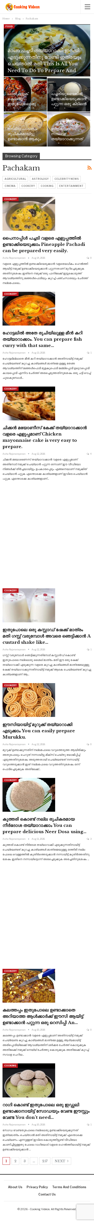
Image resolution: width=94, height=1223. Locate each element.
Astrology (40, 178)
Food (9, 26)
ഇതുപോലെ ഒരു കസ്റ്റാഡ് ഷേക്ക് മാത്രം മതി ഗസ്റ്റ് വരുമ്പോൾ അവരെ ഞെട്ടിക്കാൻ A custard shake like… (46, 636)
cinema (10, 185)
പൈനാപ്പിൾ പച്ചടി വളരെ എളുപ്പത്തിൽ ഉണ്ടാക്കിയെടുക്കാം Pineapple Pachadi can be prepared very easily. (44, 244)
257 (45, 1161)
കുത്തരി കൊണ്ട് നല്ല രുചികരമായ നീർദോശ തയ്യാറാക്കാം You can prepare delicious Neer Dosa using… (44, 825)
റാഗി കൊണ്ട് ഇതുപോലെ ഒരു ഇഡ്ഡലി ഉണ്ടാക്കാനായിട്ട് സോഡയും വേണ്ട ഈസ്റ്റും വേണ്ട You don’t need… (46, 1111)
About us (15, 1187)
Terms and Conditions (69, 1187)
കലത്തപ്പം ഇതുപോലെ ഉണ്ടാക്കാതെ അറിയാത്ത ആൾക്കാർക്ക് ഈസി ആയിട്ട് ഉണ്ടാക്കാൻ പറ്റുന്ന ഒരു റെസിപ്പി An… (43, 1016)
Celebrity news (66, 178)
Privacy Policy (37, 1187)
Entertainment (71, 185)
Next (60, 1161)
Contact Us (47, 1194)
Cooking (47, 185)
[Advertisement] (47, 534)
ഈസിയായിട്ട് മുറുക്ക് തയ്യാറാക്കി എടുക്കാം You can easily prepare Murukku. (39, 731)
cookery (28, 185)
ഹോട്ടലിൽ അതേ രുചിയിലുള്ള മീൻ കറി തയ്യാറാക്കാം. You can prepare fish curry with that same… (42, 339)
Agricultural (15, 178)
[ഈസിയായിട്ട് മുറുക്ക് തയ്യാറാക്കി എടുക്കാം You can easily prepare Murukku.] (29, 700)
